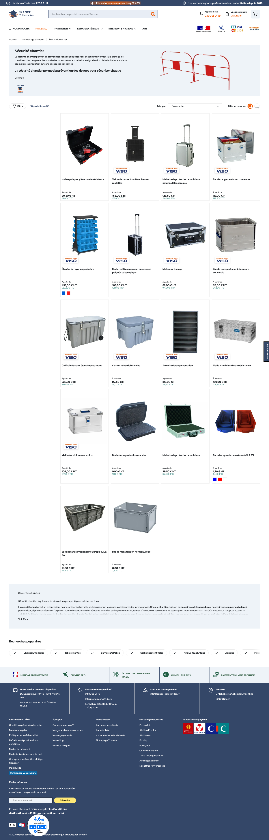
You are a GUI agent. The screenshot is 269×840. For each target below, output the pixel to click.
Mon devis (267, 351)
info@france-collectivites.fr (165, 693)
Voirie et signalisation (33, 39)
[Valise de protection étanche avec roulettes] (135, 145)
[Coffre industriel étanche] (135, 331)
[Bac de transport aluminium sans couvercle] (236, 234)
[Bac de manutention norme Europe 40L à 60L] (84, 517)
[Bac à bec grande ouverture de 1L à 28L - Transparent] (225, 479)
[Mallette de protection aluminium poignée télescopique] (185, 145)
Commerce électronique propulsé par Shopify (62, 834)
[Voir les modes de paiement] (228, 26)
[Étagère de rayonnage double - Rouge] (68, 293)
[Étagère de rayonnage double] (84, 234)
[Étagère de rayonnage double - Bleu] (63, 293)
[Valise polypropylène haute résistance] (84, 145)
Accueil (13, 39)
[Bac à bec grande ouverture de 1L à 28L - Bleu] (215, 479)
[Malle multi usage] (185, 234)
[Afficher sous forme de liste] (257, 106)
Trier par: (162, 106)
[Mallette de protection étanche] (135, 421)
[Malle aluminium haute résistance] (236, 331)
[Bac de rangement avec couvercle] (236, 145)
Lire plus (19, 77)
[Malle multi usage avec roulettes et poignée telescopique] (135, 234)
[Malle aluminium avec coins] (84, 421)
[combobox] (103, 14)
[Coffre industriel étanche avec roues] (84, 331)
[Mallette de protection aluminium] (185, 421)
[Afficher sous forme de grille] (250, 106)
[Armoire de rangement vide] (185, 331)
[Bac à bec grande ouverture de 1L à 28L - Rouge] (220, 479)
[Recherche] (153, 14)
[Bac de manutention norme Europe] (135, 517)
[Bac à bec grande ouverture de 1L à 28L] (236, 421)
